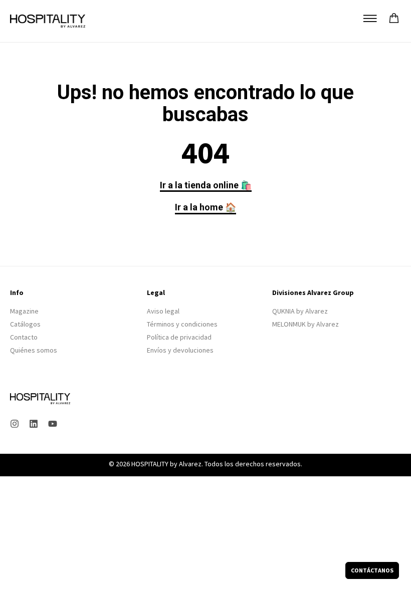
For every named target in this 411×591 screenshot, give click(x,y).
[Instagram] (14, 423)
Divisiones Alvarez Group (313, 292)
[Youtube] (52, 423)
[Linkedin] (33, 423)
